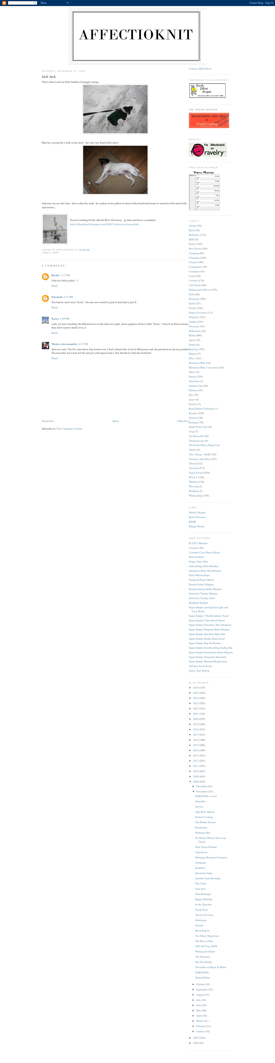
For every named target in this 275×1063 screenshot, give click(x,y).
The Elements (202, 956)
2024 (196, 698)
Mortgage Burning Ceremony (211, 857)
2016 (196, 740)
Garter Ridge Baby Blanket (203, 566)
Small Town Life (198, 427)
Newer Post (48, 421)
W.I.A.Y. (193, 477)
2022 (196, 708)
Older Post (183, 421)
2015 (196, 745)
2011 (196, 766)
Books (192, 244)
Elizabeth (57, 297)
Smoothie (200, 801)
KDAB (192, 521)
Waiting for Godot (205, 951)
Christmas (194, 258)
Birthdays (194, 235)
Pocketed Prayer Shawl (201, 580)
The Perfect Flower (205, 822)
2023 (196, 703)
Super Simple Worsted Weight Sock (208, 661)
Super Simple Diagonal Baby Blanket (209, 629)
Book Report (202, 930)
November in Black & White (210, 967)
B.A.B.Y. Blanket (198, 543)
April (199, 1015)
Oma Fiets (194, 381)
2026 (196, 687)
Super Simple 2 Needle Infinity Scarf (208, 616)
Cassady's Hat (196, 548)
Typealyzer (201, 852)
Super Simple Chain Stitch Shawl (207, 620)
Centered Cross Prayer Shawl (204, 552)
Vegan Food (195, 472)
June (199, 1005)
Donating (194, 299)
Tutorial (193, 463)
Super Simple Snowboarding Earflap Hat (211, 647)
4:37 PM (83, 344)
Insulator (200, 868)
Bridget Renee (197, 526)
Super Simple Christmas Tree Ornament (210, 625)
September (202, 989)
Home (116, 421)
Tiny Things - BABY (200, 454)
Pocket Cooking (204, 817)
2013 (196, 755)
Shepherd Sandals (198, 602)
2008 (196, 781)
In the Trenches (203, 904)
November (202, 791)
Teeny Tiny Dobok (199, 670)
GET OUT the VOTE (206, 946)
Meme (192, 353)
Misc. (192, 358)
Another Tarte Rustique (208, 878)
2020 (196, 719)
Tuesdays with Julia (199, 459)
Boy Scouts (195, 248)
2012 (196, 760)
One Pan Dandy (203, 962)
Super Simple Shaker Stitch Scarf (206, 638)
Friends (199, 925)
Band (192, 230)
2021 (196, 713)
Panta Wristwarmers (199, 575)
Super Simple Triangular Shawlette (207, 657)
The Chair (200, 883)
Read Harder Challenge (201, 408)
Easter (192, 303)
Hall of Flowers (197, 517)
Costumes (194, 271)
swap (191, 431)
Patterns (193, 390)
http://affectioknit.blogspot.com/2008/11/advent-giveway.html (104, 224)
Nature (192, 376)
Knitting (193, 349)
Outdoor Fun (196, 386)
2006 (196, 1043)
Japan (192, 340)
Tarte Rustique (203, 894)
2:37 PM (65, 275)
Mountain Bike (197, 363)
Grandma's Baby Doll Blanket (205, 571)
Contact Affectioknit (200, 68)
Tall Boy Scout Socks (200, 666)
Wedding (194, 491)
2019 (196, 724)
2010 (196, 771)
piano (192, 399)
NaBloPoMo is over (206, 796)
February (201, 1026)
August (200, 994)
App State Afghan (205, 812)
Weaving (193, 486)
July (199, 1000)
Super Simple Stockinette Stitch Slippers (211, 652)
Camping (194, 253)
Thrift (192, 449)
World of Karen (197, 512)
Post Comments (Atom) (69, 428)
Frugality (194, 317)
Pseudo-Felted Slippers (201, 584)
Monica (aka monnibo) (64, 344)
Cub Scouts (195, 285)
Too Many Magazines (207, 936)
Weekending (196, 495)
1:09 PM (64, 318)
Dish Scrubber (196, 557)
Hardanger (201, 920)
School (192, 418)
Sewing (193, 422)
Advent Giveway (204, 915)
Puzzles (193, 404)
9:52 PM (68, 297)
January (200, 1031)
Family (192, 308)
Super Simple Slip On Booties (205, 643)
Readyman (201, 827)
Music (192, 372)
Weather (193, 481)
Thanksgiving (196, 440)
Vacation (193, 468)
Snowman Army (204, 873)
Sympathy (200, 862)
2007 (196, 1037)
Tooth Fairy (201, 909)
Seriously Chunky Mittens (203, 593)
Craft (191, 276)
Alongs (193, 225)
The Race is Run (204, 941)
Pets (56, 252)
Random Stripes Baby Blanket (205, 589)
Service (199, 806)
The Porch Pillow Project (202, 445)
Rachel (55, 275)
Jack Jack (200, 889)
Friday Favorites (198, 312)
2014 (196, 750)
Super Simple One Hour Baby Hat (207, 634)
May (199, 1010)
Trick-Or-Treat (202, 977)
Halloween (195, 331)
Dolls (192, 294)
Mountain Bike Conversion (204, 367)
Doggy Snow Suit (198, 561)
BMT (192, 239)
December (202, 786)
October (201, 984)
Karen (55, 318)
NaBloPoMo (202, 972)
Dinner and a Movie (200, 289)
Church (193, 262)
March (200, 1021)
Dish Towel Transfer (206, 847)
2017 (196, 734)
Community (195, 267)
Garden (193, 321)
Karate (192, 344)
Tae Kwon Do (196, 436)
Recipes (193, 413)
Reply (55, 285)
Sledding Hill (202, 832)
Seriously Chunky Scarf (202, 598)
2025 (196, 693)
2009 (196, 776)
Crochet (193, 280)
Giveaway (194, 326)
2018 (196, 729)
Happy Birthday (204, 899)
